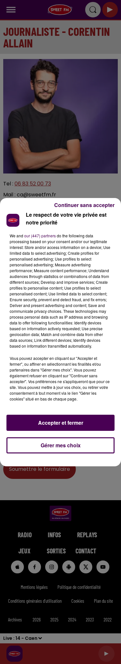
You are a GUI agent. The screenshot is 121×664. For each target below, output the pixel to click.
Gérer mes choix (61, 445)
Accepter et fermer (60, 422)
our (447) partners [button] (40, 235)
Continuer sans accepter (84, 205)
